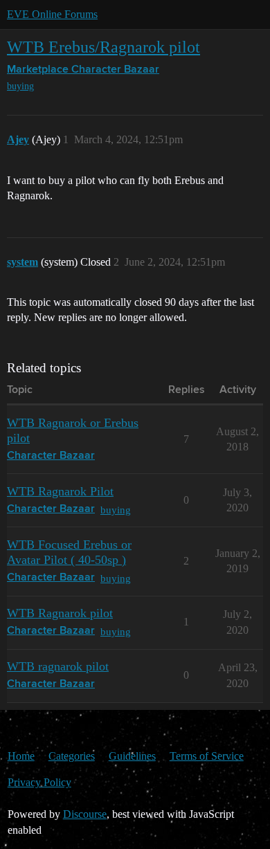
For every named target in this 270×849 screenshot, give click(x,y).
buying (20, 86)
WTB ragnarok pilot (58, 666)
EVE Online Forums (52, 14)
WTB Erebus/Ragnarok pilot (103, 46)
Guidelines (132, 756)
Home (21, 756)
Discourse (85, 814)
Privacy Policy (39, 782)
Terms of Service (207, 756)
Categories (71, 756)
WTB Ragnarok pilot (60, 613)
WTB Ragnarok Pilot (60, 491)
